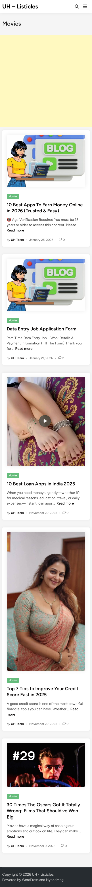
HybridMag (54, 880)
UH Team (17, 240)
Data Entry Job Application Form (41, 329)
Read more (15, 230)
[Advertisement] (46, 81)
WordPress (30, 880)
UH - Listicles (42, 874)
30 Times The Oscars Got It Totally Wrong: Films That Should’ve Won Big (43, 811)
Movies (12, 196)
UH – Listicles (20, 6)
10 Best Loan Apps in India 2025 (41, 484)
